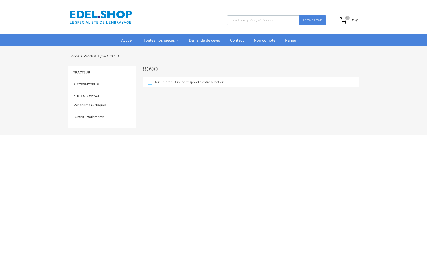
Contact (237, 40)
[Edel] (100, 23)
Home (74, 56)
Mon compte (264, 40)
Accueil (127, 40)
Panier (290, 40)
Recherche (312, 20)
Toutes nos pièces (159, 40)
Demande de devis (204, 40)
